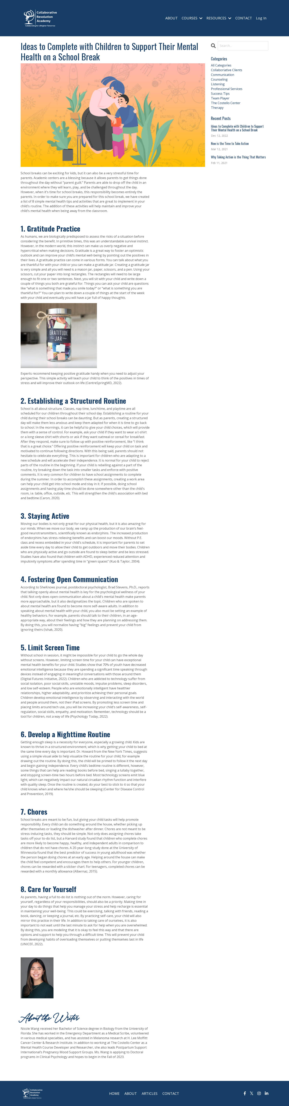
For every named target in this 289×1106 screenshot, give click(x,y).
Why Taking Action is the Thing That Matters (238, 157)
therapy (217, 107)
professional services (226, 89)
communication (222, 75)
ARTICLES (149, 1093)
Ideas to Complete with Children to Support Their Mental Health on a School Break (237, 128)
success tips (220, 93)
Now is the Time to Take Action (230, 143)
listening (218, 84)
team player (220, 98)
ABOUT (171, 18)
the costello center (225, 103)
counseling (219, 79)
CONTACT (243, 18)
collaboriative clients (226, 70)
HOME (114, 1093)
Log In (261, 18)
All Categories (221, 65)
